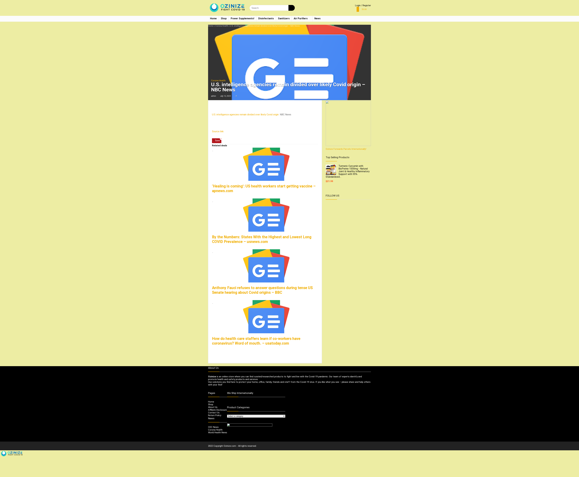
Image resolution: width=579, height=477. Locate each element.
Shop (224, 18)
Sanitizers (284, 18)
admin (213, 96)
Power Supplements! (242, 18)
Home (213, 18)
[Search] (291, 8)
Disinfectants (266, 18)
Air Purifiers (301, 18)
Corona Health (221, 26)
